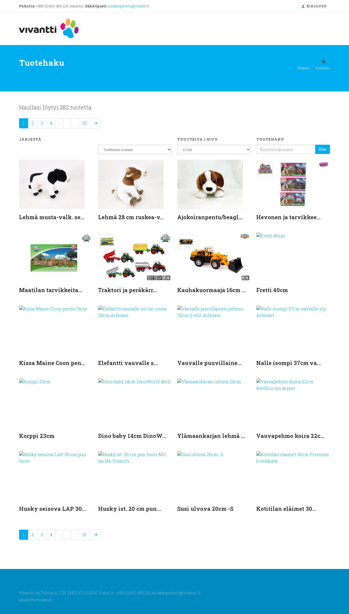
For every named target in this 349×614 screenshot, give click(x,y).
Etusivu (303, 68)
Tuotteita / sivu (197, 139)
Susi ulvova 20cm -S (205, 508)
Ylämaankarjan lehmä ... (211, 435)
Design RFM (27, 600)
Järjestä (30, 139)
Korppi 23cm (37, 435)
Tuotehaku (270, 139)
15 (84, 123)
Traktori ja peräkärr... (127, 289)
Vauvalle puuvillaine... (209, 362)
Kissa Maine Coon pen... (52, 362)
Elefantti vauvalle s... (128, 362)
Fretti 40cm (272, 289)
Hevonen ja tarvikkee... (288, 217)
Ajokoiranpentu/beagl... (210, 217)
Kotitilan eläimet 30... (286, 508)
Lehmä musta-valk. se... (52, 217)
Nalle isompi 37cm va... (288, 362)
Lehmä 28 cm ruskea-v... (131, 217)
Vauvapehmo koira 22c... (290, 435)
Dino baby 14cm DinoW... (132, 435)
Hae (322, 149)
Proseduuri (44, 600)
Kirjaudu (316, 6)
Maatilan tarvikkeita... (50, 289)
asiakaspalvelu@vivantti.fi (128, 6)
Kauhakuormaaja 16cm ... (211, 289)
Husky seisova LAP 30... (52, 508)
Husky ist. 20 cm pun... (129, 508)
